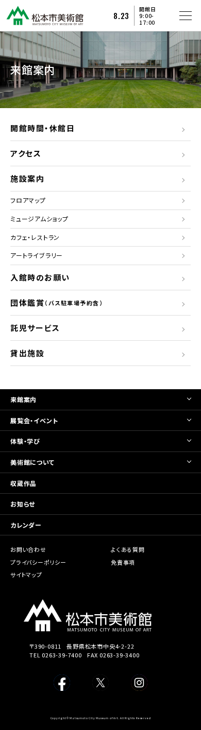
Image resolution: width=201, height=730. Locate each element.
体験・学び (25, 441)
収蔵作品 (23, 483)
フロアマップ (28, 200)
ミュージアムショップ (39, 218)
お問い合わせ (28, 549)
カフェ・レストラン (35, 237)
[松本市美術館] (44, 21)
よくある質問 (128, 549)
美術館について (32, 462)
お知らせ (22, 503)
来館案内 (23, 399)
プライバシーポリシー (38, 562)
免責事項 (123, 562)
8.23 (121, 16)
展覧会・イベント (34, 420)
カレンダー (26, 524)
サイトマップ (26, 574)
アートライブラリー (36, 255)
